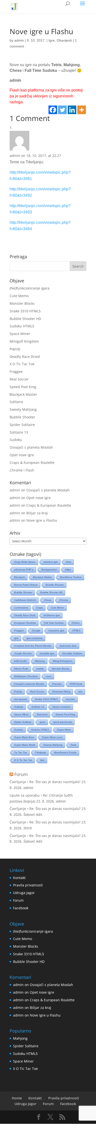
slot (80, 691)
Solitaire (16, 401)
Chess (47, 600)
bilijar (68, 569)
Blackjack (19, 577)
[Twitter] (62, 110)
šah (42, 760)
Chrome (63, 600)
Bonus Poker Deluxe (26, 584)
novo (48, 676)
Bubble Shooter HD (25, 318)
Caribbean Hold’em (25, 600)
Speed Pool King (23, 386)
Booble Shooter (55, 584)
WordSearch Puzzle (65, 752)
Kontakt (19, 877)
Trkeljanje (40, 752)
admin (19, 40)
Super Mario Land (52, 737)
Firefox (76, 623)
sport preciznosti (62, 722)
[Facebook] (52, 110)
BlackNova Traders (70, 577)
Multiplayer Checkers (26, 676)
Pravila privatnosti (28, 885)
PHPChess (76, 684)
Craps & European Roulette (32, 462)
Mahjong (40, 661)
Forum (21, 774)
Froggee (16, 371)
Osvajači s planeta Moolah (31, 447)
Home (17, 1098)
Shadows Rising (61, 691)
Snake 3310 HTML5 (25, 311)
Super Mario (64, 729)
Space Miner (20, 333)
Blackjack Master (23, 394)
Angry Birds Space (24, 562)
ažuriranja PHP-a (23, 569)
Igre (51, 40)
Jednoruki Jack (68, 645)
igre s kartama (35, 638)
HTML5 (76, 630)
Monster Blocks (22, 303)
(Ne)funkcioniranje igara (29, 288)
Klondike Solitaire (72, 653)
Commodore (21, 607)
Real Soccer (19, 379)
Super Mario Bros (24, 737)
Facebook (20, 908)
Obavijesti (64, 40)
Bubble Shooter (22, 417)
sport (42, 722)
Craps (39, 607)
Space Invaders (61, 706)
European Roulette (25, 623)
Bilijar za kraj (37, 513)
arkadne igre (51, 562)
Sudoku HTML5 (22, 326)
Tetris (73, 745)
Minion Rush (21, 668)
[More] (81, 110)
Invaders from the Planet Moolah (32, 645)
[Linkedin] (72, 110)
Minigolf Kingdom (24, 341)
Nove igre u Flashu (41, 520)
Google (36, 630)
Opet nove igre (22, 455)
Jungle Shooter (23, 653)
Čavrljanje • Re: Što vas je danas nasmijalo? (45, 781)
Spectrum (42, 714)
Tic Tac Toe (20, 752)
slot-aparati (20, 699)
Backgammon (49, 569)
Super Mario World (24, 745)
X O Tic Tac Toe (22, 364)
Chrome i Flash (22, 470)
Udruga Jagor (24, 892)
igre (16, 638)
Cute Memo (19, 295)
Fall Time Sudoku (54, 623)
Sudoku (16, 439)
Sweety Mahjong (23, 409)
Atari (68, 562)
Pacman (57, 684)
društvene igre (52, 615)
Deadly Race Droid (25, 356)
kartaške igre (47, 653)
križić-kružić (20, 661)
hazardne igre (56, 630)
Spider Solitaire (22, 424)
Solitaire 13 (19, 432)
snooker (70, 699)
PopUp (15, 349)
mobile (40, 668)
